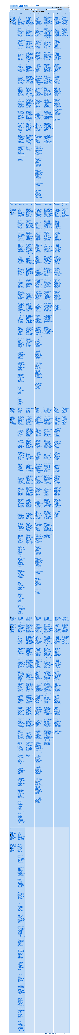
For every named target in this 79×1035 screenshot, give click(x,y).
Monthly (21, 5)
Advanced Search (57, 11)
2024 (37, 5)
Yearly (25, 5)
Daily (12, 5)
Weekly (16, 5)
